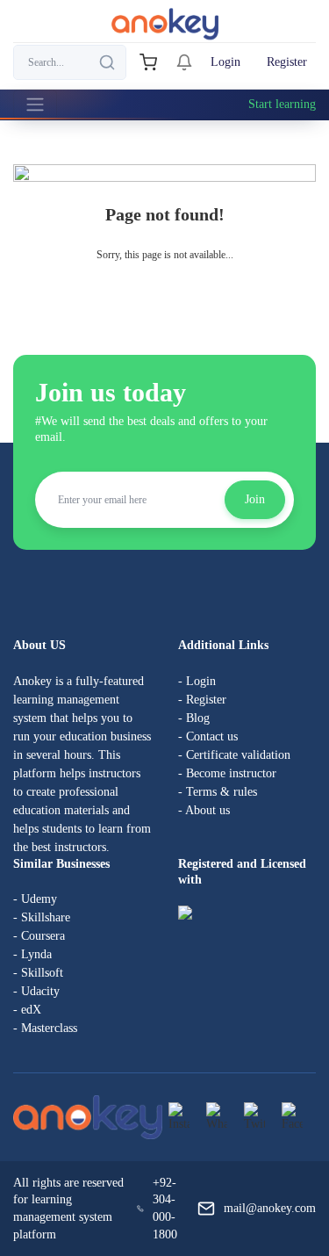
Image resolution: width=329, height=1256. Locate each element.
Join (255, 499)
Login (225, 62)
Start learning (282, 104)
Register (287, 62)
